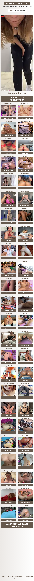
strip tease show (9, 363)
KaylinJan (9, 121)
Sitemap (3, 577)
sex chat (9, 398)
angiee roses (25, 453)
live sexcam (25, 258)
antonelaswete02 (9, 156)
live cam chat (9, 520)
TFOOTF (9, 453)
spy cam (25, 240)
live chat (9, 485)
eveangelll (9, 506)
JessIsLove (25, 139)
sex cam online (9, 223)
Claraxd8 (9, 488)
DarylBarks (9, 278)
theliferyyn (9, 313)
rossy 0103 (9, 226)
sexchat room (9, 135)
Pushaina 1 (25, 156)
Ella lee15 (9, 401)
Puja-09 (9, 418)
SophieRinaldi (25, 278)
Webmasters (17, 579)
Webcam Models (28, 577)
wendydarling (25, 348)
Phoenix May (9, 139)
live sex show (9, 310)
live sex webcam (9, 258)
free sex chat (25, 345)
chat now (25, 468)
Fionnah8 (25, 436)
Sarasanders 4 (25, 331)
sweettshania (25, 366)
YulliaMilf (9, 366)
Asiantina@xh (9, 261)
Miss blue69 (9, 191)
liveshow (9, 293)
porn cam (25, 153)
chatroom (25, 398)
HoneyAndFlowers (25, 121)
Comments (12, 93)
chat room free (8, 468)
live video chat (8, 118)
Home (11, 11)
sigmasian (25, 208)
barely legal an (8, 436)
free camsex (25, 415)
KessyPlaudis (25, 104)
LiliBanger (9, 348)
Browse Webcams (20, 11)
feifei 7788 (25, 401)
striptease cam (8, 170)
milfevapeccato (25, 226)
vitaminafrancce (9, 383)
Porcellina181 (25, 191)
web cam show (25, 503)
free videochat (25, 118)
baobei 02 (9, 331)
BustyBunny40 (8, 471)
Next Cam (22, 93)
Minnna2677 (25, 383)
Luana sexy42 (9, 296)
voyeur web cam (25, 135)
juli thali (8, 243)
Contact (9, 577)
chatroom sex (25, 170)
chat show (9, 345)
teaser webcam (25, 328)
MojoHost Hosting (17, 577)
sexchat (8, 240)
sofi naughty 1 (8, 104)
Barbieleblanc (25, 173)
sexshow (25, 433)
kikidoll (25, 471)
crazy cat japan (9, 173)
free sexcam (25, 188)
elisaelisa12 (25, 296)
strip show (9, 415)
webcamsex (25, 293)
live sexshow (9, 205)
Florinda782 (25, 506)
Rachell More (25, 488)
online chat (8, 450)
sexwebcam (9, 275)
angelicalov (25, 418)
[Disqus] (17, 552)
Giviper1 (25, 243)
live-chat (9, 188)
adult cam (9, 153)
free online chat (25, 205)
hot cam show (25, 310)
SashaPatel (25, 261)
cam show (9, 380)
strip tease (25, 363)
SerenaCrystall (9, 208)
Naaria (25, 313)
